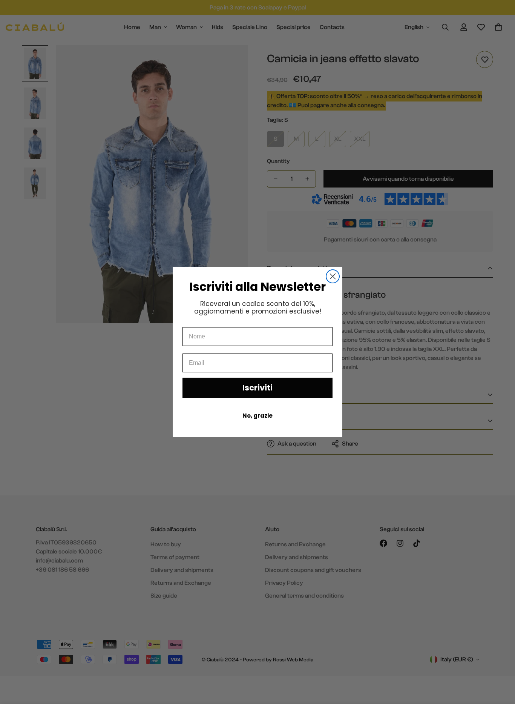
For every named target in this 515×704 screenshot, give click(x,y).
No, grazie (257, 416)
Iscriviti (257, 387)
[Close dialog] (332, 276)
